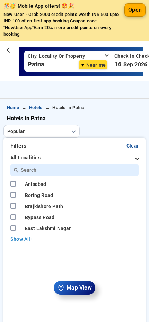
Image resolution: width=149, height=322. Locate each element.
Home (13, 107)
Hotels (35, 107)
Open (135, 10)
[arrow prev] (9, 50)
